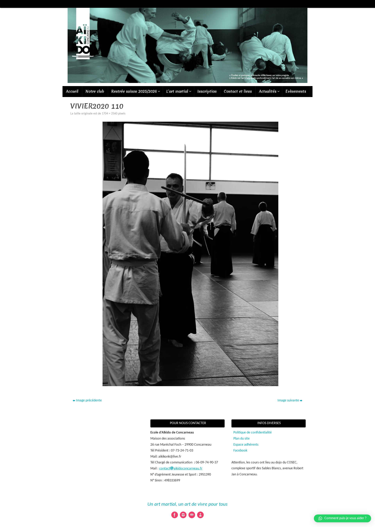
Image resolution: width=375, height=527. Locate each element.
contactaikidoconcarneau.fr (180, 468)
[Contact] (191, 515)
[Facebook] (174, 515)
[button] (342, 518)
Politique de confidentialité (252, 432)
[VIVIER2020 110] (190, 254)
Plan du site (241, 439)
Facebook (240, 450)
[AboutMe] (200, 515)
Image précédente (89, 400)
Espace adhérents (245, 445)
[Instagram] (183, 515)
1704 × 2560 (109, 113)
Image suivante (288, 400)
